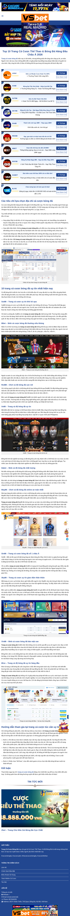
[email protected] (12, 897)
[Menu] (2, 16)
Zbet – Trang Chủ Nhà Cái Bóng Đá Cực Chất (22, 830)
